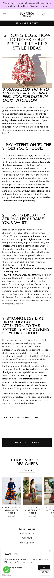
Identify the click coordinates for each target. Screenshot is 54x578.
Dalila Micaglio (26, 418)
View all (27, 470)
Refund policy (27, 533)
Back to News (29, 442)
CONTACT (27, 538)
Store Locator (27, 542)
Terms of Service (27, 528)
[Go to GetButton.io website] (6, 575)
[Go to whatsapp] (6, 569)
